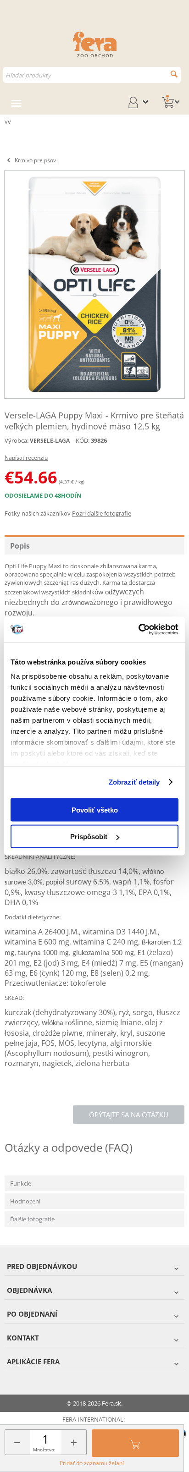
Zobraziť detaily (134, 782)
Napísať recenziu (26, 457)
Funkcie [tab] (20, 1183)
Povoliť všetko (95, 809)
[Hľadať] (174, 74)
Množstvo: (44, 1449)
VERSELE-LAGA (50, 441)
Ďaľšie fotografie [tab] (32, 1219)
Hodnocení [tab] (25, 1201)
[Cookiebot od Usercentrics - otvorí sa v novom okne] (138, 630)
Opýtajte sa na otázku (128, 1114)
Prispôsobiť (89, 836)
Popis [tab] (20, 546)
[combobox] (92, 75)
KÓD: (82, 440)
